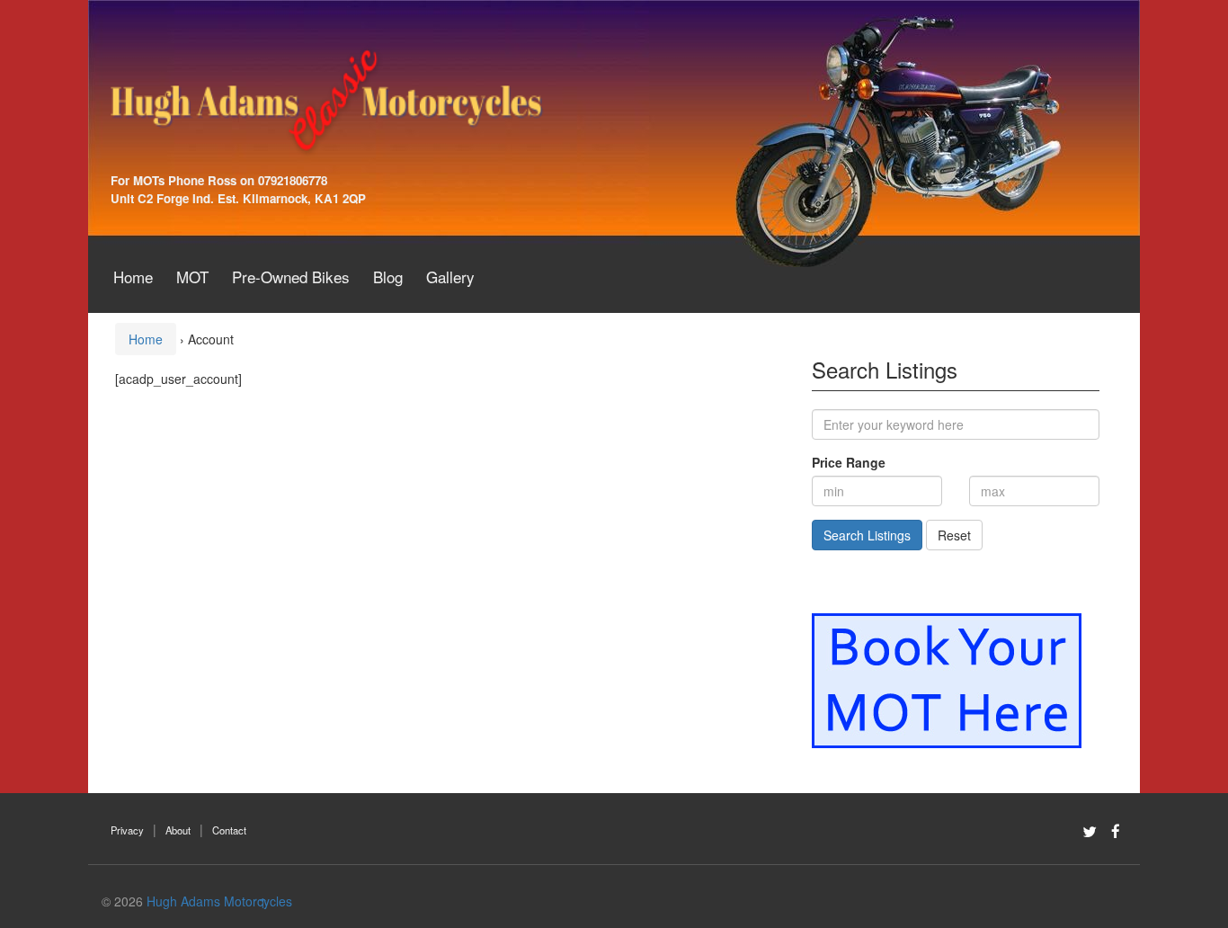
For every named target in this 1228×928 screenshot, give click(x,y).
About (178, 830)
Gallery (450, 276)
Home (133, 276)
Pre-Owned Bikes (291, 276)
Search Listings (867, 535)
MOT (192, 276)
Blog (388, 276)
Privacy (127, 830)
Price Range (848, 462)
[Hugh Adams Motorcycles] (326, 99)
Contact (229, 830)
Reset (954, 535)
